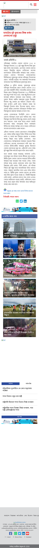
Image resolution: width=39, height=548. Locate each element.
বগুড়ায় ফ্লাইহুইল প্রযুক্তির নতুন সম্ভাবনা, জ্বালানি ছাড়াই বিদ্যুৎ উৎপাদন (19, 294)
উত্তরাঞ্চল (13, 516)
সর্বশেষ (11, 383)
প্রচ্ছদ (6, 11)
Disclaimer (28, 537)
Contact (9, 537)
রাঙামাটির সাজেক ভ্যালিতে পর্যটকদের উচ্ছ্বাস (19, 314)
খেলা (25, 516)
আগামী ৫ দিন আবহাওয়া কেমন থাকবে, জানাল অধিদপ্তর (19, 235)
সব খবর (19, 417)
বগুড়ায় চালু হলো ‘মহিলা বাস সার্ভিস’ (18, 275)
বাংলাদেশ (16, 11)
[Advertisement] (19, 361)
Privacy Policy (18, 537)
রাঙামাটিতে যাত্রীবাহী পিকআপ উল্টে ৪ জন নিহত (19, 334)
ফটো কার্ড (10, 28)
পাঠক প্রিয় (28, 383)
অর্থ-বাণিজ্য (20, 516)
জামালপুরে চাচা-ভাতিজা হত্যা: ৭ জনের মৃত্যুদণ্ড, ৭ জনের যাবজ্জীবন (19, 254)
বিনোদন (30, 516)
